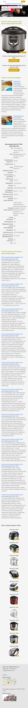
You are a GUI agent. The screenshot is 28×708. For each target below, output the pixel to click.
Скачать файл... (14, 60)
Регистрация (8, 3)
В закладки (14, 3)
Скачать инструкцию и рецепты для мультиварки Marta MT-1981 (12, 258)
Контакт (5, 675)
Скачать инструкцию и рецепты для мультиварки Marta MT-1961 (12, 309)
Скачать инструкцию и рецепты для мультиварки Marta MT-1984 (12, 363)
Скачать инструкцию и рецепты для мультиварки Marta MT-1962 (12, 390)
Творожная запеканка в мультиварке (17, 83)
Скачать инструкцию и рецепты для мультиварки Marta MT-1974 (12, 415)
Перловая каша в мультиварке (18, 117)
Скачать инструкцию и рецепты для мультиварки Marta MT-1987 (12, 285)
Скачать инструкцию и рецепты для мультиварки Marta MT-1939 (12, 334)
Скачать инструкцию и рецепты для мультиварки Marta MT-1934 (12, 465)
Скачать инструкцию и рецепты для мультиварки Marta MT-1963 (12, 440)
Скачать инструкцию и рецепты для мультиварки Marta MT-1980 (12, 495)
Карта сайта (20, 3)
